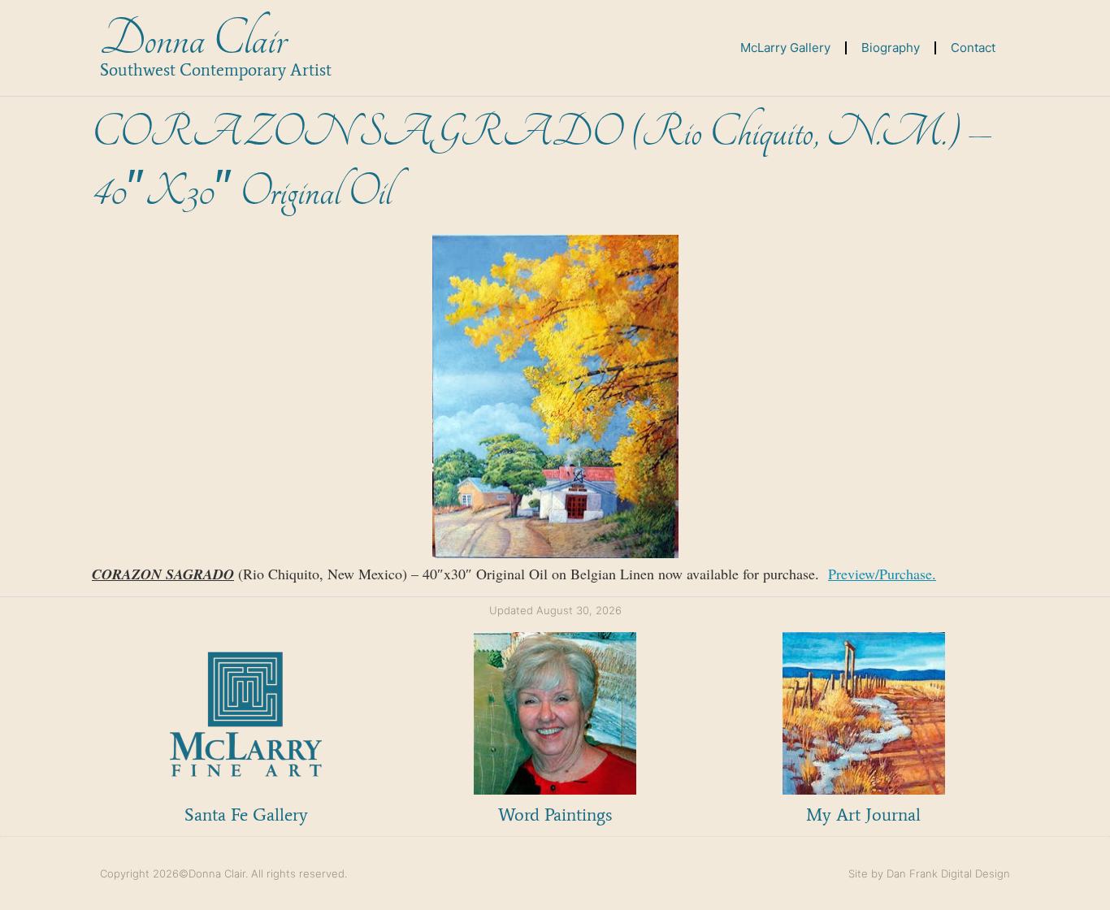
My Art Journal (863, 815)
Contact (973, 47)
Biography (890, 47)
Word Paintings (555, 815)
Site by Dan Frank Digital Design (929, 873)
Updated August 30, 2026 (555, 610)
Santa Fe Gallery (246, 815)
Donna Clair (193, 39)
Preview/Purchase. (882, 573)
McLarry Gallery (785, 47)
